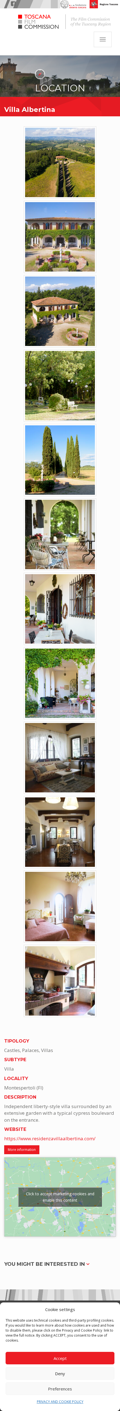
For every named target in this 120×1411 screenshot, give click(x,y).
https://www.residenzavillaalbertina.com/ (49, 1138)
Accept (60, 1358)
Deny (60, 1373)
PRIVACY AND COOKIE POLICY (60, 1401)
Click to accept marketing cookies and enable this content (60, 1197)
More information (22, 1149)
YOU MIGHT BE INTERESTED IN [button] (45, 1264)
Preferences (60, 1389)
